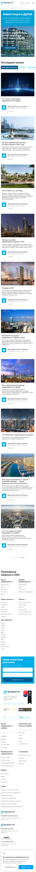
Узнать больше (10, 48)
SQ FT (14, 717)
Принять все (26, 867)
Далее (22, 557)
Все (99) (22, 67)
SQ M (21, 717)
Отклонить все (10, 867)
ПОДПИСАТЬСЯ (16, 680)
